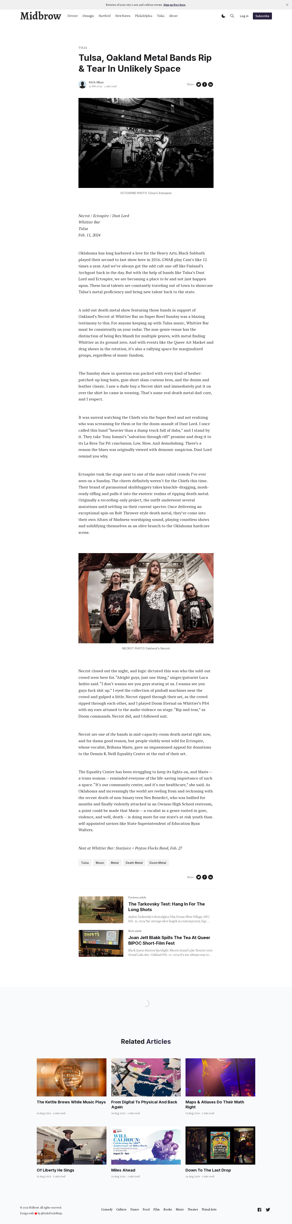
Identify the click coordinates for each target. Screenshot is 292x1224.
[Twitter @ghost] (268, 1210)
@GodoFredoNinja (51, 1213)
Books (167, 1209)
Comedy (106, 1209)
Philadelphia (143, 16)
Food (146, 1209)
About (173, 16)
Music (100, 862)
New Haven (122, 16)
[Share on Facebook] (205, 84)
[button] (223, 16)
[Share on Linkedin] (211, 84)
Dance (134, 1209)
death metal (134, 862)
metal (115, 862)
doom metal (158, 862)
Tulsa (160, 16)
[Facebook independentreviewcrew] (259, 1210)
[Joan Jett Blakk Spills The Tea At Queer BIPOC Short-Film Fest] (101, 943)
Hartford (105, 16)
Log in (244, 16)
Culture (121, 1209)
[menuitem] (107, 1209)
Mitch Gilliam (96, 82)
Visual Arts (209, 1209)
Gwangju (88, 16)
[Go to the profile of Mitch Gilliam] (82, 84)
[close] (287, 5)
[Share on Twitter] (199, 84)
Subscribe (262, 16)
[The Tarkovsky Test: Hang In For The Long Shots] (101, 909)
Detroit (73, 16)
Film (156, 1209)
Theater (193, 1209)
